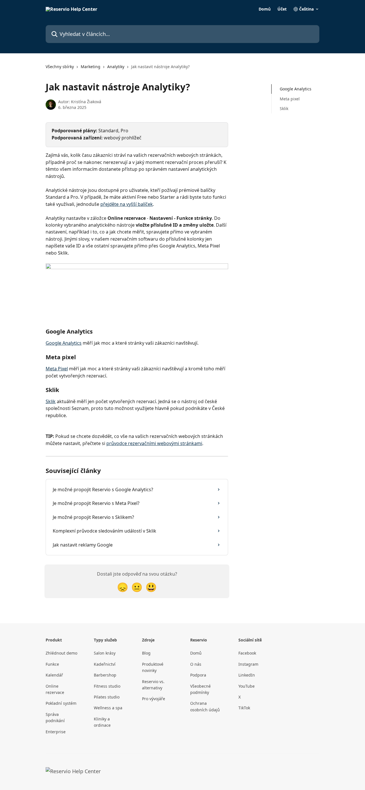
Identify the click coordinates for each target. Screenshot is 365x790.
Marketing (90, 66)
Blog (146, 653)
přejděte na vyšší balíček (126, 204)
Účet (282, 9)
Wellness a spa (108, 707)
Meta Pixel (57, 368)
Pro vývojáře (153, 698)
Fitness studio (107, 686)
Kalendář (54, 675)
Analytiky (115, 66)
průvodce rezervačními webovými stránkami (154, 443)
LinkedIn (246, 675)
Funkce (52, 664)
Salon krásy (104, 653)
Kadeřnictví (104, 664)
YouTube (246, 686)
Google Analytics (64, 343)
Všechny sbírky (60, 66)
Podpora (198, 675)
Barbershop (105, 675)
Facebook (247, 653)
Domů (265, 9)
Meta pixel (290, 98)
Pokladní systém (61, 703)
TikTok (244, 707)
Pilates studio (106, 697)
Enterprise (56, 731)
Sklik (51, 401)
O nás (195, 664)
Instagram (248, 664)
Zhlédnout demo (61, 653)
